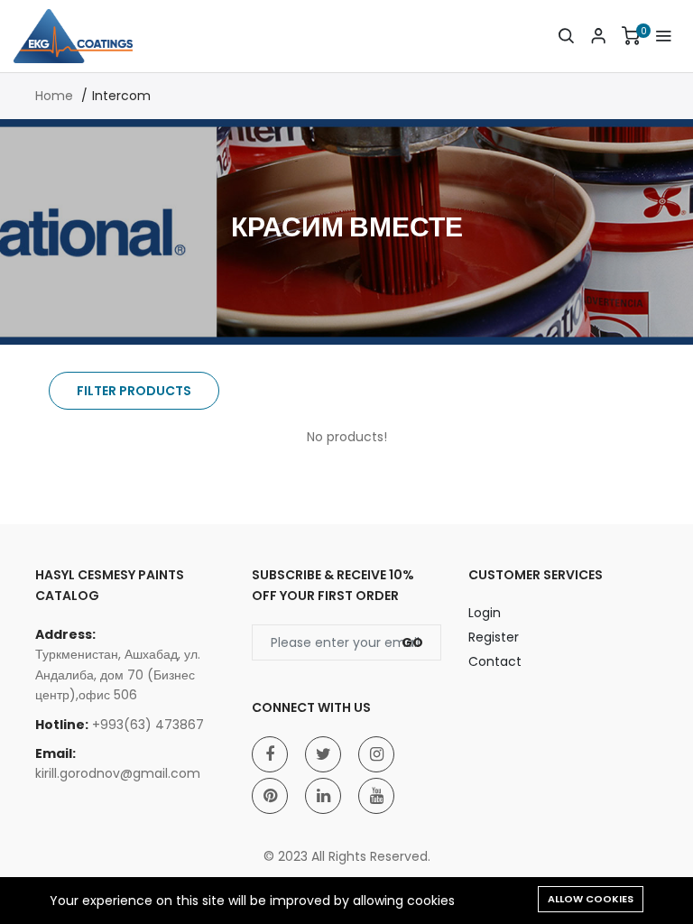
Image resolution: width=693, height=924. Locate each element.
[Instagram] (376, 754)
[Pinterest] (270, 796)
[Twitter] (323, 754)
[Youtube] (376, 796)
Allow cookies (590, 899)
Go (412, 642)
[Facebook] (270, 754)
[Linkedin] (323, 796)
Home (54, 96)
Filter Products (134, 391)
